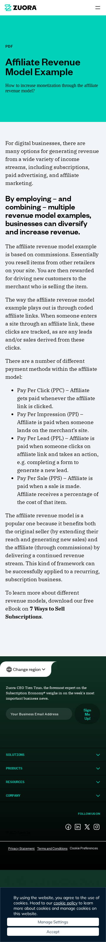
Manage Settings (53, 922)
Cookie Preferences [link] (84, 848)
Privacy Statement (21, 848)
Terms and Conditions (52, 848)
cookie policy (65, 903)
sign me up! (87, 713)
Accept (53, 931)
